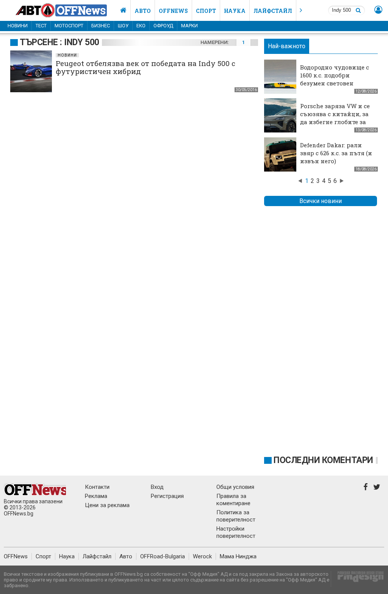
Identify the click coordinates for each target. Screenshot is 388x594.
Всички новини (320, 201)
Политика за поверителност (235, 516)
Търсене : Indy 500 (59, 42)
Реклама (96, 496)
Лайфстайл (272, 10)
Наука (235, 10)
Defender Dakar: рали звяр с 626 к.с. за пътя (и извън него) (336, 153)
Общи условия (235, 487)
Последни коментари (323, 460)
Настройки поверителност (235, 532)
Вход (157, 487)
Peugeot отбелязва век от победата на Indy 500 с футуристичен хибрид (145, 67)
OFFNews (16, 556)
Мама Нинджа (238, 556)
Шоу (123, 25)
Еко (141, 25)
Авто (143, 10)
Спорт (206, 10)
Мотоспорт (69, 25)
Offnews (173, 10)
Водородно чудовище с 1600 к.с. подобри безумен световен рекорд (334, 79)
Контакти (97, 487)
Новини (18, 25)
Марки (189, 25)
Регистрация (167, 496)
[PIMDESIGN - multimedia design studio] (357, 579)
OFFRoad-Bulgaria (162, 556)
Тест (41, 25)
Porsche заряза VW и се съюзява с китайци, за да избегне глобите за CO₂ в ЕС (335, 118)
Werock (202, 556)
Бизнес (100, 25)
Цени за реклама (107, 505)
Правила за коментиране (233, 500)
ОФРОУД (163, 25)
